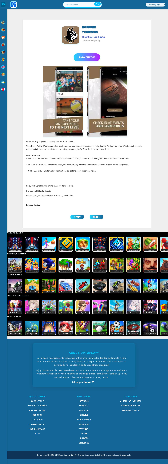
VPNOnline (84, 429)
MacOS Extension (131, 410)
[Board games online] (3, 37)
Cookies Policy (37, 429)
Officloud (84, 443)
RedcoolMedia (84, 419)
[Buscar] (97, 4)
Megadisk (84, 424)
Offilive (84, 415)
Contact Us (37, 419)
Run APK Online (37, 410)
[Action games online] (3, 22)
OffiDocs (84, 401)
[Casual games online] (3, 44)
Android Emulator (37, 406)
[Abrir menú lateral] (3, 4)
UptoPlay (84, 410)
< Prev (77, 217)
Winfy (84, 433)
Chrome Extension (130, 406)
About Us (37, 415)
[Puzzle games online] (3, 52)
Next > (96, 217)
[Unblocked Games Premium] (3, 89)
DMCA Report (37, 401)
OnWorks (84, 406)
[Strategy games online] (3, 74)
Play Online (87, 57)
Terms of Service (37, 424)
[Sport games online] (3, 67)
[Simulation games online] (3, 59)
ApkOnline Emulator (130, 401)
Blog (37, 433)
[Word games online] (3, 81)
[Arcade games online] (3, 29)
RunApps (84, 438)
